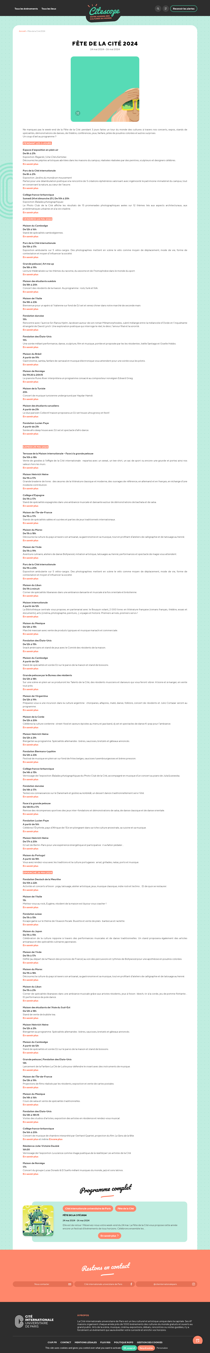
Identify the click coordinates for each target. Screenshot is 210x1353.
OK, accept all (129, 1348)
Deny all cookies (146, 1348)
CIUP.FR (52, 1342)
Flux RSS (105, 1342)
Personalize (162, 1348)
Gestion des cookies (149, 1342)
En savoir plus (30, 163)
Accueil (22, 31)
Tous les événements (26, 8)
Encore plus (55, 1139)
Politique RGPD (123, 1342)
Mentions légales (86, 1342)
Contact (65, 1342)
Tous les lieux (49, 8)
